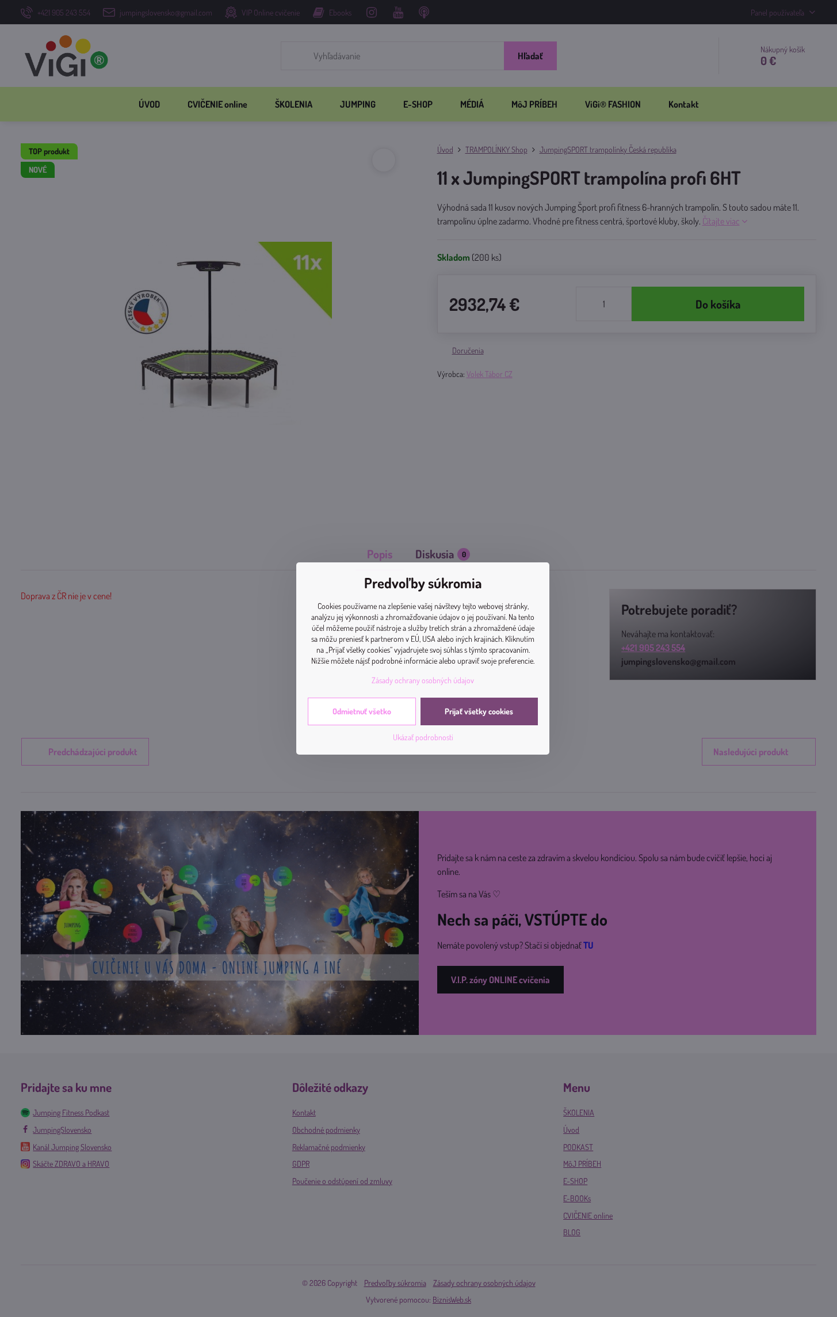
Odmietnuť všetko (361, 711)
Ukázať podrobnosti (423, 737)
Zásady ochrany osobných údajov (423, 680)
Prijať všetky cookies (479, 711)
